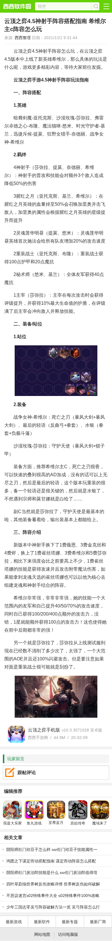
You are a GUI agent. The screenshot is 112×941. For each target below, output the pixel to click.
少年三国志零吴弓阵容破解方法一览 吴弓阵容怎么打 (53, 907)
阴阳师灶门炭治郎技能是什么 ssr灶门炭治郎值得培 (51, 872)
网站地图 (42, 934)
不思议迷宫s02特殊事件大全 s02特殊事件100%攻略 (52, 895)
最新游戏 (14, 921)
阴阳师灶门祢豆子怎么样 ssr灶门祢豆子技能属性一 (51, 849)
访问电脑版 (68, 934)
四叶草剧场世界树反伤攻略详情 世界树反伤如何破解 (53, 884)
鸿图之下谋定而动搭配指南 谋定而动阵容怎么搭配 (51, 861)
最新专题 (70, 921)
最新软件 (42, 921)
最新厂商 (98, 921)
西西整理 (23, 37)
